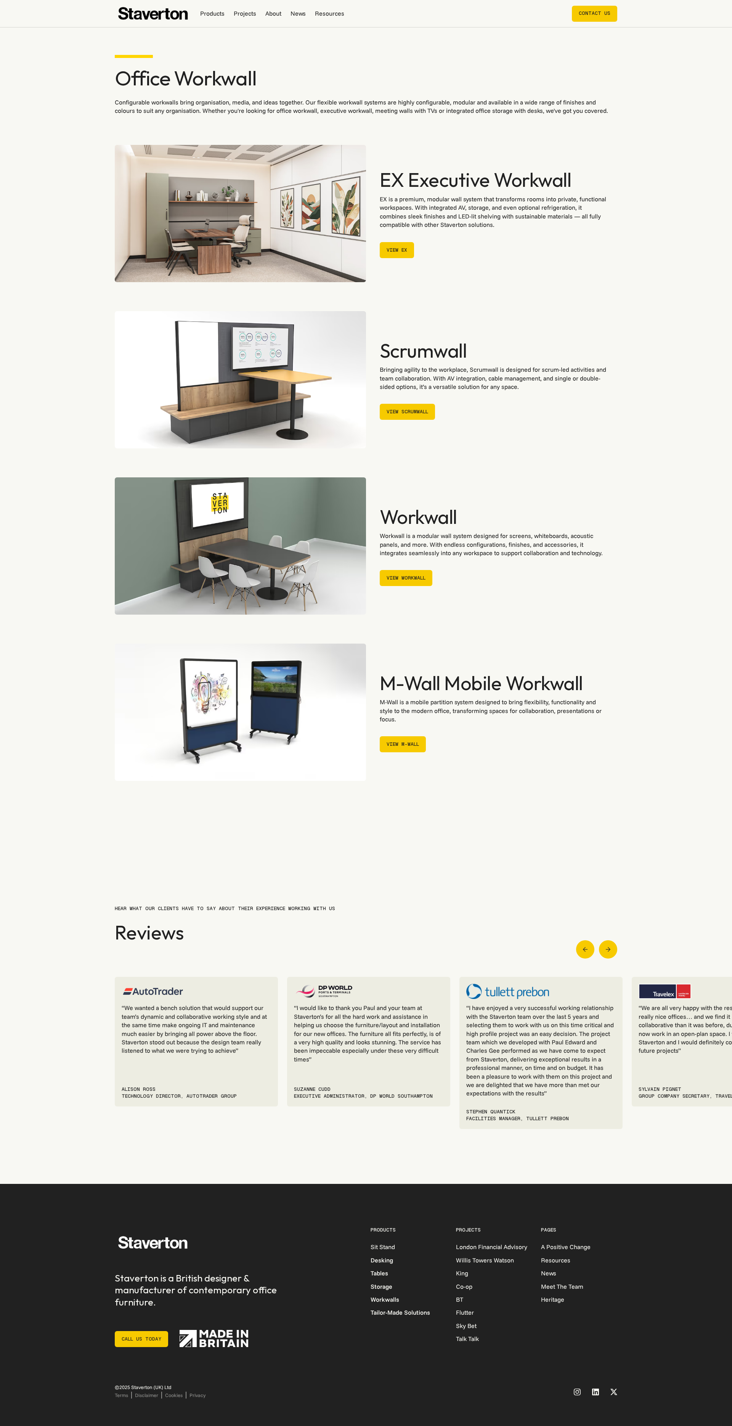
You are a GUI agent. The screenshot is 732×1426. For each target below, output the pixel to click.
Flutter (465, 1312)
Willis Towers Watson (485, 1260)
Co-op (464, 1286)
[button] (212, 13)
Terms (121, 1395)
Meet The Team (562, 1286)
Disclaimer (146, 1395)
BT (459, 1299)
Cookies (174, 1395)
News (298, 13)
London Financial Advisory (491, 1247)
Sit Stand (383, 1247)
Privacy (197, 1395)
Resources (329, 13)
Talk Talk (467, 1338)
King (462, 1273)
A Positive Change (566, 1247)
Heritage (552, 1299)
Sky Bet (466, 1326)
